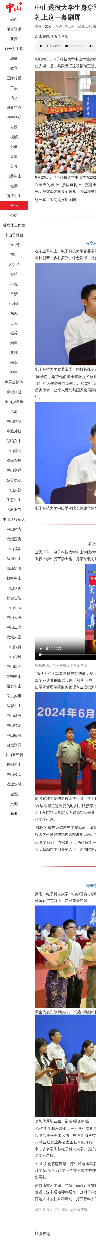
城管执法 (14, 480)
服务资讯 (14, 29)
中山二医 (14, 627)
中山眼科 (14, 646)
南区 (14, 342)
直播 (14, 156)
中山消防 (14, 450)
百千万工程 (14, 48)
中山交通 (14, 470)
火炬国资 (14, 538)
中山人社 (14, 489)
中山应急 (14, 735)
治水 (14, 97)
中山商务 (14, 715)
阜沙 (14, 293)
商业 (14, 813)
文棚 (14, 803)
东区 (14, 254)
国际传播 (14, 78)
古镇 (14, 274)
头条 (14, 19)
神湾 (14, 372)
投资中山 (14, 686)
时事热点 (14, 107)
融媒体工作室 (14, 225)
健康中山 (14, 195)
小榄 (14, 283)
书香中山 (14, 176)
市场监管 (14, 568)
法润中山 (14, 558)
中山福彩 (14, 548)
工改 (14, 87)
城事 (14, 58)
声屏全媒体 (14, 382)
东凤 (14, 313)
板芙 (14, 333)
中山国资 (14, 421)
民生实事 (14, 695)
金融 (14, 793)
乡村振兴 (14, 509)
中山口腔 (14, 666)
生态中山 (14, 499)
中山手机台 (14, 234)
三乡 (14, 323)
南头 (14, 362)
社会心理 (14, 597)
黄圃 (14, 352)
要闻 (14, 38)
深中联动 (14, 117)
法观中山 (14, 705)
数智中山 (14, 578)
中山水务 (14, 588)
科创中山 (14, 764)
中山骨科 (14, 656)
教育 (14, 68)
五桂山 (14, 303)
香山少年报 (14, 401)
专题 (14, 127)
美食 (14, 166)
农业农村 (14, 784)
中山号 (14, 244)
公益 (14, 215)
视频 (14, 136)
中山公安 (14, 774)
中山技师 (14, 725)
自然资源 (14, 744)
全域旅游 (14, 391)
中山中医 (14, 607)
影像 (14, 146)
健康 (14, 185)
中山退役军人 (14, 519)
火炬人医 (14, 637)
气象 (14, 411)
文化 (14, 205)
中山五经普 (14, 754)
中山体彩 (14, 529)
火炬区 (14, 264)
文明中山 (14, 676)
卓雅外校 (14, 431)
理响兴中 (14, 440)
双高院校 (14, 460)
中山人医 (14, 617)
